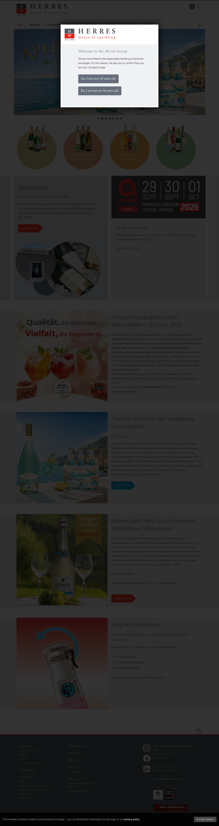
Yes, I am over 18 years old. (98, 79)
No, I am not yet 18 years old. (100, 91)
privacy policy (132, 819)
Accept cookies (205, 819)
